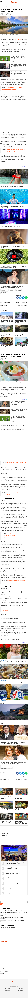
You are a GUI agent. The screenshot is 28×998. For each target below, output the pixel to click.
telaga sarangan (4, 290)
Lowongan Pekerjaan (4, 971)
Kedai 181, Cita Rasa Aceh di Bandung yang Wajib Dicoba (6, 822)
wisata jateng (5, 833)
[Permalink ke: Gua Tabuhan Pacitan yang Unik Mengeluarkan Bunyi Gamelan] (6, 341)
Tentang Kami (3, 968)
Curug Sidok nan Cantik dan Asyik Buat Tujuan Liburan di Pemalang (21, 321)
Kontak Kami (2, 969)
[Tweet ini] (20, 297)
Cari (1, 900)
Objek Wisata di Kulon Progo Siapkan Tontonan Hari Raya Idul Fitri (6, 321)
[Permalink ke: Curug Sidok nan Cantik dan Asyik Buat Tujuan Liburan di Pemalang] (21, 315)
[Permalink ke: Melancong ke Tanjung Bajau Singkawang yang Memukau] (21, 341)
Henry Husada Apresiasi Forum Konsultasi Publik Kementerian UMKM (15, 877)
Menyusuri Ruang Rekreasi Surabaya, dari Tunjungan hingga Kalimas (13, 912)
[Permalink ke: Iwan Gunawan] (1, 14)
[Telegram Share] (23, 297)
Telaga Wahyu (11, 290)
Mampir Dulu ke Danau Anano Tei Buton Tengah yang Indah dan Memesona (21, 334)
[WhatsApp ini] (26, 297)
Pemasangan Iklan (3, 973)
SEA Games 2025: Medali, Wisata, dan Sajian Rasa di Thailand (20, 810)
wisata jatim (18, 290)
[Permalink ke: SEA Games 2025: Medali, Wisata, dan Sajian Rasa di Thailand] (21, 804)
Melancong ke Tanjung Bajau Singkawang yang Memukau (21, 346)
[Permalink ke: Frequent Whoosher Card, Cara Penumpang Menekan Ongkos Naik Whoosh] (14, 853)
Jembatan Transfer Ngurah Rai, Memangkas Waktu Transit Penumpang (16, 882)
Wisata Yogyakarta (6, 837)
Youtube (21, 990)
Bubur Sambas (19, 766)
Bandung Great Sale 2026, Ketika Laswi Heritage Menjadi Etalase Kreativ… (15, 892)
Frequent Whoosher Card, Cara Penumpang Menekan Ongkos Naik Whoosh (16, 862)
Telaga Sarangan (18, 39)
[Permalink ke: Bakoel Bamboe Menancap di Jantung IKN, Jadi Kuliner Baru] (6, 804)
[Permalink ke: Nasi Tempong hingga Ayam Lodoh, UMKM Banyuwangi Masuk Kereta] (6, 791)
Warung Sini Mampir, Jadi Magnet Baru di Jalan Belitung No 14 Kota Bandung (21, 822)
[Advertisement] (14, 117)
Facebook (8, 988)
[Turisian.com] (14, 1)
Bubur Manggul (11, 766)
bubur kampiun (4, 766)
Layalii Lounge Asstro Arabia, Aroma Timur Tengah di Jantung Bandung (21, 797)
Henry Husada (5, 840)
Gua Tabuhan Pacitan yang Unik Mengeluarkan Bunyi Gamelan (6, 346)
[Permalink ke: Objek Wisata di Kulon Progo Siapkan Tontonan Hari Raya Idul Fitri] (6, 315)
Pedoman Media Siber (13, 983)
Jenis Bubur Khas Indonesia (6, 768)
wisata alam (4, 835)
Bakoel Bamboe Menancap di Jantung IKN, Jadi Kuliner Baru (6, 810)
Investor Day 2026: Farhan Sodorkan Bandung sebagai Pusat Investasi (16, 867)
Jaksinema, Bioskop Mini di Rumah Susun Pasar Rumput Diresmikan (13, 910)
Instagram (8, 990)
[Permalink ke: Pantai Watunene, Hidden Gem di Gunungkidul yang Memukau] (6, 328)
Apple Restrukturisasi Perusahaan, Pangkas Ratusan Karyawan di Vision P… (16, 872)
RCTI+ (3, 831)
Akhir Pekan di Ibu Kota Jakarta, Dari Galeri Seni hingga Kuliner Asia (15, 887)
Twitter (21, 988)
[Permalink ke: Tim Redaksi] (1, 359)
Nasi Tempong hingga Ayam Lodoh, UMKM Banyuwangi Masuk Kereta (6, 797)
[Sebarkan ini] (17, 297)
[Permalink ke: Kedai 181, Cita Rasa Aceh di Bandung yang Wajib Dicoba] (6, 816)
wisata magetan (4, 292)
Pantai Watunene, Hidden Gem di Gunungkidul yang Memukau (5, 334)
